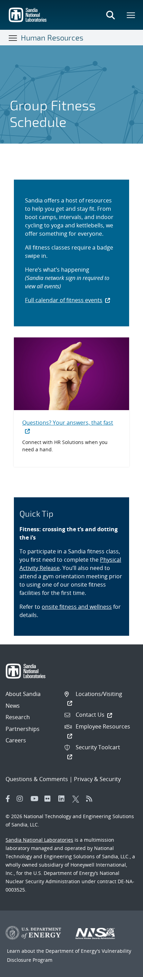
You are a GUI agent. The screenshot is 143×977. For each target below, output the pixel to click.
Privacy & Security (97, 779)
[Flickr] (49, 799)
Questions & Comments (37, 779)
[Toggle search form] (110, 14)
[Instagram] (22, 799)
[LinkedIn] (63, 799)
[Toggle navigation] (13, 37)
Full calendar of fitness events (63, 300)
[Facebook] (8, 799)
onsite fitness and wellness (77, 606)
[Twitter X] (77, 799)
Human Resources (52, 37)
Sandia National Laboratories (39, 839)
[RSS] (91, 799)
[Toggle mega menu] (131, 14)
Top (122, 969)
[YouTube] (36, 799)
